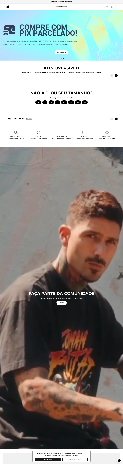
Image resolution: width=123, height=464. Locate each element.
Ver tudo (29, 119)
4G (78, 102)
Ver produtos (61, 54)
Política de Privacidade (75, 453)
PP (38, 102)
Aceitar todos (48, 459)
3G (71, 102)
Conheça (61, 303)
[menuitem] (61, 7)
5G (85, 102)
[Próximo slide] (116, 75)
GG (64, 102)
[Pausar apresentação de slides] (59, 59)
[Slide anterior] (111, 75)
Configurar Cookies (75, 459)
